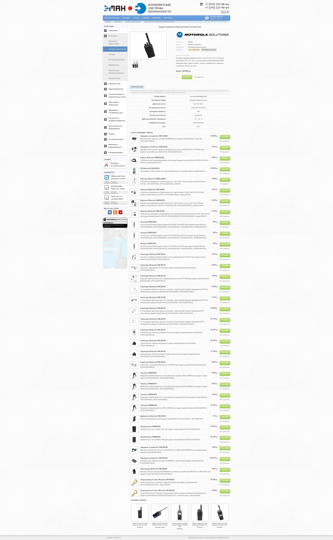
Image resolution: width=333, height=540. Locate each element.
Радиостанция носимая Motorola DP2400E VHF (200, 524)
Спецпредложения (115, 152)
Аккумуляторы (113, 65)
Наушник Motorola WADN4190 (152, 200)
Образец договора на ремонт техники (118, 177)
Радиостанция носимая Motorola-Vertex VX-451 (160, 524)
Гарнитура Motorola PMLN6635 (153, 362)
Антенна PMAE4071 (148, 243)
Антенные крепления (116, 60)
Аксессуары (112, 36)
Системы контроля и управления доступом (117, 95)
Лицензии (156, 18)
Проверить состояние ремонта (117, 164)
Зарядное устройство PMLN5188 (153, 447)
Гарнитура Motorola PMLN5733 (153, 265)
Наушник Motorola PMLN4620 (152, 190)
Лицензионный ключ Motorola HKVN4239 (157, 490)
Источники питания (115, 139)
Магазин (126, 18)
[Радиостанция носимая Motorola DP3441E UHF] (148, 59)
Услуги (136, 18)
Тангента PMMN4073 (148, 384)
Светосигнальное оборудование (115, 127)
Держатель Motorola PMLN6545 (153, 416)
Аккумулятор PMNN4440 (150, 426)
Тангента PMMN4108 (148, 405)
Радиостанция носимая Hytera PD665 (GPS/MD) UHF (180, 525)
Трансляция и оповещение (113, 103)
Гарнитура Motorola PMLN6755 (153, 319)
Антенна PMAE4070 (148, 233)
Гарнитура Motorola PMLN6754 (153, 308)
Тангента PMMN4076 (148, 394)
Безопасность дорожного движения (116, 119)
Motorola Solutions (194, 44)
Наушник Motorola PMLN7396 (152, 211)
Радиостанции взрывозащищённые (116, 72)
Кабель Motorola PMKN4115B (152, 158)
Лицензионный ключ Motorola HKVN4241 (157, 480)
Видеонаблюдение (115, 89)
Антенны (111, 54)
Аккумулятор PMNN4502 (150, 437)
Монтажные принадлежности (115, 146)
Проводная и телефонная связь (115, 111)
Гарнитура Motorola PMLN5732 (153, 276)
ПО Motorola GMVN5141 (150, 168)
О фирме (145, 18)
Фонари (111, 134)
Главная (107, 21)
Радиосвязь (117, 21)
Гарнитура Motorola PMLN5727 (153, 254)
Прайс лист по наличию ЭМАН (117, 197)
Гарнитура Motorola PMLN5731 (153, 330)
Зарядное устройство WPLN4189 (154, 136)
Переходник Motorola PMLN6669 (153, 469)
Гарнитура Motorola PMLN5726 (153, 287)
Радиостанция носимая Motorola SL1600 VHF (140, 524)
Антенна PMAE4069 (148, 222)
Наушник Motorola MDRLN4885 (153, 179)
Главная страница (111, 18)
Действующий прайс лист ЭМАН (118, 187)
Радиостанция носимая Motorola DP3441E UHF (159, 21)
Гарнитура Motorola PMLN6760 (153, 341)
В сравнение (200, 77)
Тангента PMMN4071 (148, 373)
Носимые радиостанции (133, 21)
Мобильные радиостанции (113, 42)
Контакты (168, 18)
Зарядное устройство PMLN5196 (153, 147)
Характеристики (137, 87)
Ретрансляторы (114, 78)
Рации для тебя (114, 84)
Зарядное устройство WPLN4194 (154, 458)
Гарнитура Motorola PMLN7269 (153, 297)
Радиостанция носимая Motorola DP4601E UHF (220, 524)
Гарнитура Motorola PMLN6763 (153, 351)
